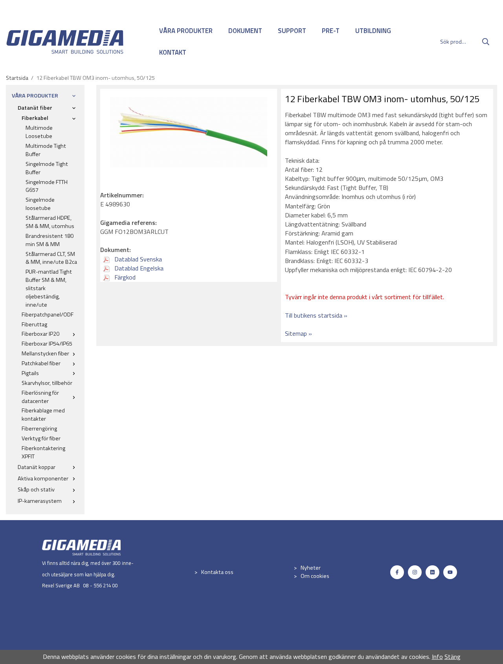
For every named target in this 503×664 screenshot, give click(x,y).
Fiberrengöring (39, 428)
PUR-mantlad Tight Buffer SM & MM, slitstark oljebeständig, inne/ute (49, 288)
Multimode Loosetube (39, 131)
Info (437, 656)
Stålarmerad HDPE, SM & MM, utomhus (50, 221)
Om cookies (315, 576)
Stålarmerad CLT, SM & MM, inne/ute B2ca (51, 258)
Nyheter (311, 567)
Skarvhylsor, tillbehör (47, 383)
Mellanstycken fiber (45, 353)
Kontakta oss (217, 572)
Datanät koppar (36, 467)
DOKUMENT (245, 31)
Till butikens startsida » (316, 315)
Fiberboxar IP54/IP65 (47, 343)
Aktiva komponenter (43, 478)
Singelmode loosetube (40, 203)
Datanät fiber (35, 107)
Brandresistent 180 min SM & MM (49, 240)
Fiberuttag (34, 324)
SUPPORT (292, 31)
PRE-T (331, 31)
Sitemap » (298, 333)
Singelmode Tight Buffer (47, 168)
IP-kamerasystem (40, 501)
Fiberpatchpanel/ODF (47, 314)
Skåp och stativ (36, 489)
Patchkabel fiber (41, 363)
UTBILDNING (373, 31)
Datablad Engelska (138, 268)
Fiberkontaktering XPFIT (43, 452)
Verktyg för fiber (41, 438)
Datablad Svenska (137, 259)
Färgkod (124, 277)
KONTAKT (172, 52)
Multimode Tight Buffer (46, 150)
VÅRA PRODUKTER (186, 31)
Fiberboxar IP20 (40, 333)
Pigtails (30, 373)
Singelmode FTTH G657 (47, 186)
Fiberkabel (35, 118)
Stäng (452, 656)
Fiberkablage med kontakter (43, 414)
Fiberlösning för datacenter (40, 396)
